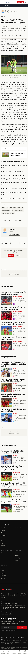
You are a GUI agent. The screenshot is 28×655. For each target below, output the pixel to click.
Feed (16, 553)
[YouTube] (6, 612)
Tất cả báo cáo (18, 527)
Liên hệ (2, 570)
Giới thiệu (3, 568)
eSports (3, 543)
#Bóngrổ (15, 368)
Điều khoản (3, 575)
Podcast (3, 553)
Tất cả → (7, 5)
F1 (1, 540)
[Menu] (25, 2)
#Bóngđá (15, 383)
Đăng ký (18, 255)
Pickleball (3, 535)
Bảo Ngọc (7, 11)
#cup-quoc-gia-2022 (17, 210)
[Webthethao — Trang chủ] (5, 2)
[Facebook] (2, 612)
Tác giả (16, 560)
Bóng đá (3, 16)
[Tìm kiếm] (15, 2)
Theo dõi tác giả (15, 234)
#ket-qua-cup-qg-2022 (8, 213)
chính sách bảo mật (14, 630)
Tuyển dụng (3, 573)
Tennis (2, 532)
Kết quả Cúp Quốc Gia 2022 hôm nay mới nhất (17, 154)
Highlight (17, 555)
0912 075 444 (6, 603)
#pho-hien (5, 207)
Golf (2, 538)
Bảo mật (3, 578)
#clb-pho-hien (6, 210)
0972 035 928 (15, 603)
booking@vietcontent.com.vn (9, 601)
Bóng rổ (3, 530)
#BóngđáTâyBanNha (17, 296)
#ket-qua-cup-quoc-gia (16, 207)
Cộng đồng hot (18, 558)
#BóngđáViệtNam (16, 472)
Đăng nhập (20, 2)
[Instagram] (10, 612)
